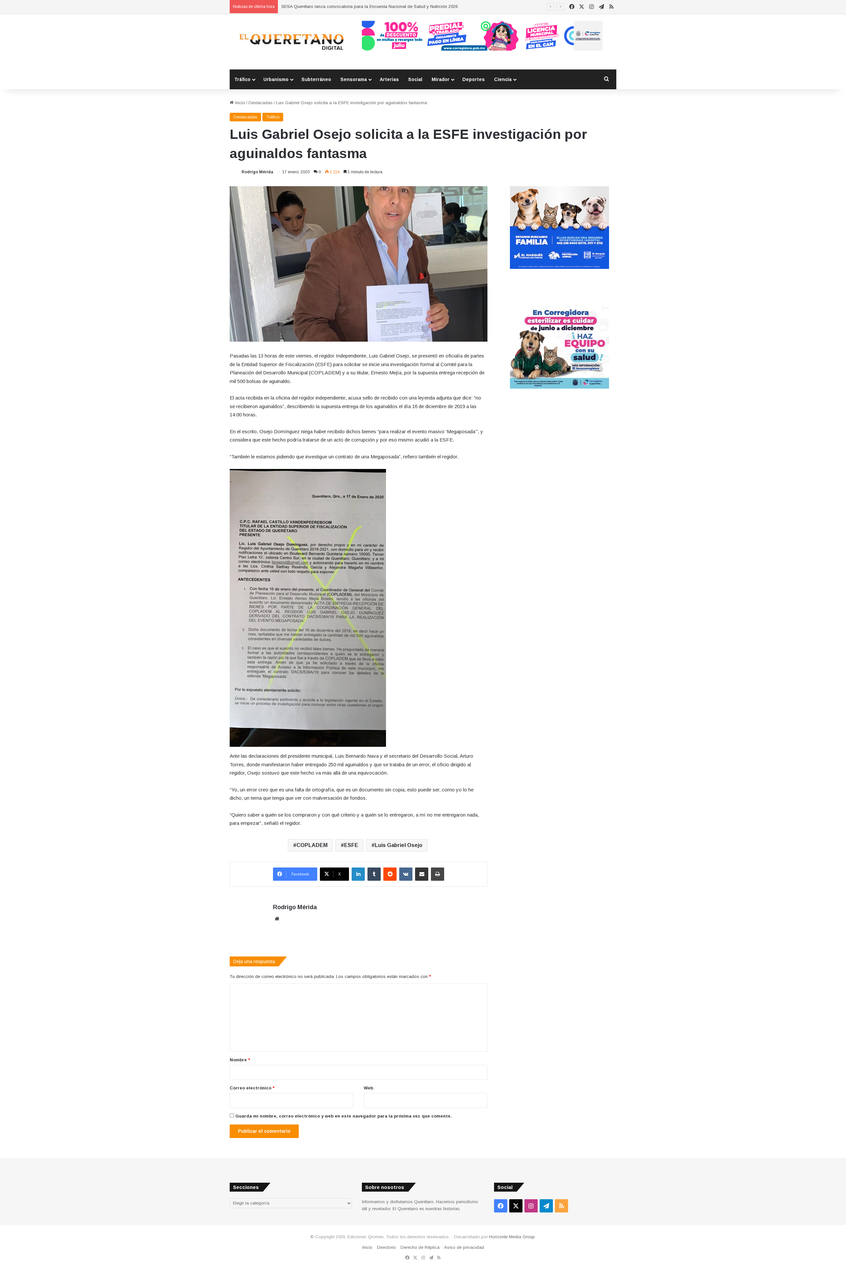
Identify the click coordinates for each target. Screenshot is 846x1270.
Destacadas (261, 102)
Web (368, 1087)
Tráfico (242, 79)
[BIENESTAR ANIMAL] (559, 267)
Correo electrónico (252, 1087)
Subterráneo (316, 79)
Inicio (239, 102)
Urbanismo (275, 79)
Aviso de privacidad (464, 1247)
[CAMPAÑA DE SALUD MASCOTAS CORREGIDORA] (559, 387)
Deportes (473, 79)
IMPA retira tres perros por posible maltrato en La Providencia (341, 6)
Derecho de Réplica (420, 1247)
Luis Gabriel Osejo (398, 845)
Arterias (389, 79)
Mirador (440, 79)
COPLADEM (311, 845)
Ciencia (503, 79)
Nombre (240, 1059)
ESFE (351, 845)
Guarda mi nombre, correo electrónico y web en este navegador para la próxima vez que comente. (343, 1116)
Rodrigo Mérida (257, 172)
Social (415, 79)
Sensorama (353, 79)
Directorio (386, 1247)
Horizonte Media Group (512, 1236)
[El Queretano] (291, 41)
